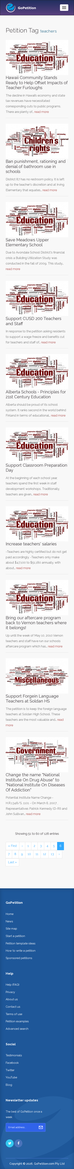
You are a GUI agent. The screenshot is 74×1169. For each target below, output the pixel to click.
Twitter (10, 1070)
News (9, 921)
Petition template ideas (20, 943)
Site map (11, 928)
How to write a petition (20, 950)
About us (12, 999)
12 (44, 854)
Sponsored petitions (19, 958)
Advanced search (17, 1028)
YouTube (11, 1077)
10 (29, 854)
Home (9, 914)
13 (52, 854)
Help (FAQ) (12, 984)
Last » (12, 862)
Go (41, 1127)
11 (37, 854)
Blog (9, 1084)
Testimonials (14, 1055)
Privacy (10, 992)
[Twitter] (10, 1143)
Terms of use (14, 1014)
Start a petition (15, 936)
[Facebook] (18, 1143)
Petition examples (17, 1021)
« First (12, 846)
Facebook (12, 1062)
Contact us (13, 1006)
